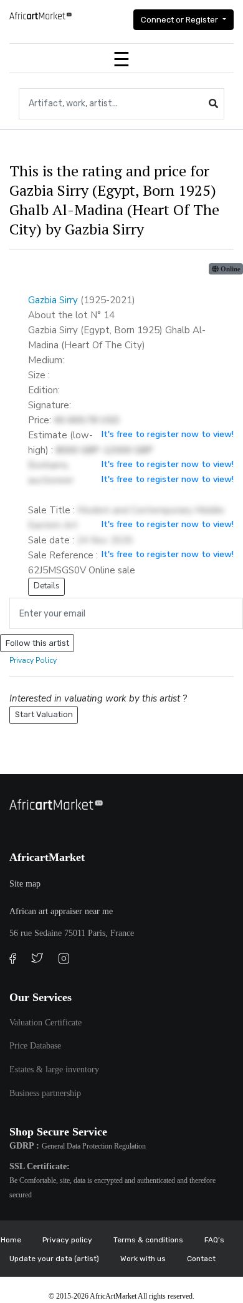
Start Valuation (44, 714)
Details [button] (47, 585)
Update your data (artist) (54, 1258)
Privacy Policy (33, 660)
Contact (201, 1258)
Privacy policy (67, 1239)
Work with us (143, 1258)
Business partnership (45, 1093)
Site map (24, 883)
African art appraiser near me (61, 911)
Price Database (35, 1045)
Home (11, 1239)
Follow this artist (37, 643)
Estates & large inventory (54, 1069)
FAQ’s (214, 1239)
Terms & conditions (148, 1239)
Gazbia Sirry (53, 300)
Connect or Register (180, 19)
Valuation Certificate (45, 1022)
